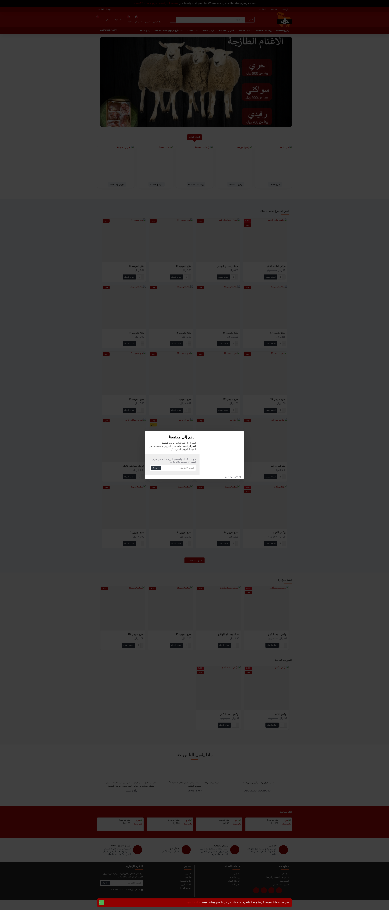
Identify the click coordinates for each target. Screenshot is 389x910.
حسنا (101, 902)
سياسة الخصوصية (192, 902)
